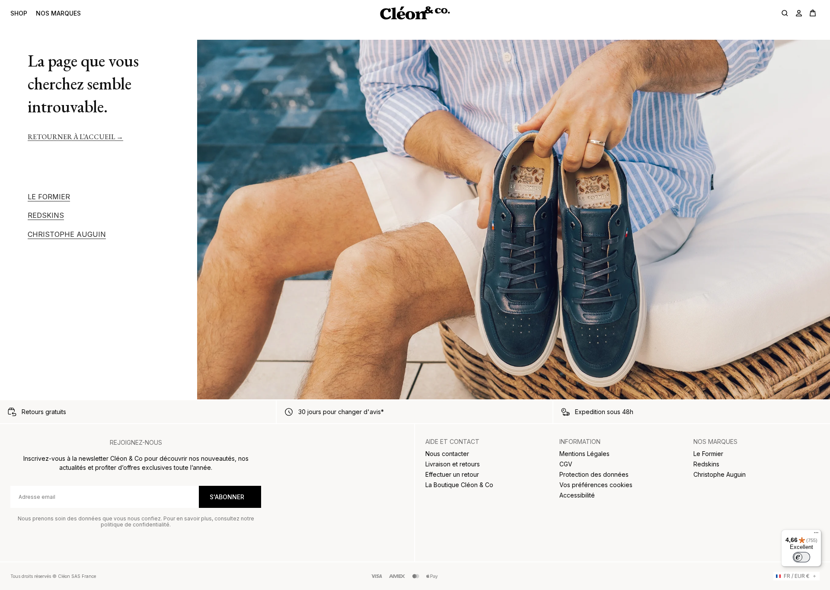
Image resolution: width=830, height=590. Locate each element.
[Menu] (816, 534)
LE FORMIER (49, 197)
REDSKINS (46, 215)
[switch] (801, 557)
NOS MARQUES (58, 13)
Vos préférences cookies (595, 484)
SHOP (18, 13)
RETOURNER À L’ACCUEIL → (75, 137)
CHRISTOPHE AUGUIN (67, 234)
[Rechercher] (785, 13)
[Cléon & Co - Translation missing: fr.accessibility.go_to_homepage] (415, 13)
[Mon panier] (813, 13)
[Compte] (799, 13)
